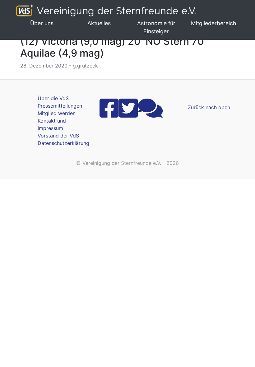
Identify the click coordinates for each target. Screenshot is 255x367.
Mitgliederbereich (213, 23)
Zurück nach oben (209, 107)
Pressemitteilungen (60, 106)
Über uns (41, 23)
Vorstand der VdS (58, 135)
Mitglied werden (57, 113)
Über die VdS (53, 98)
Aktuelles (99, 23)
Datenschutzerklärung (63, 143)
